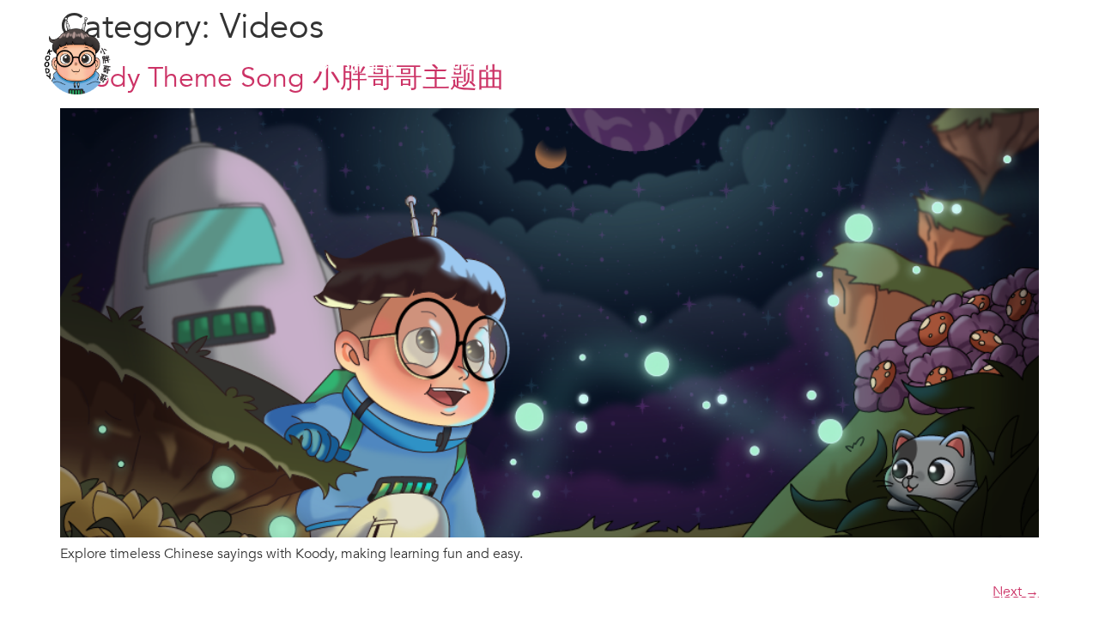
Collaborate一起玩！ (782, 55)
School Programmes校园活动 (634, 55)
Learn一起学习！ (468, 55)
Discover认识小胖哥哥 (349, 55)
